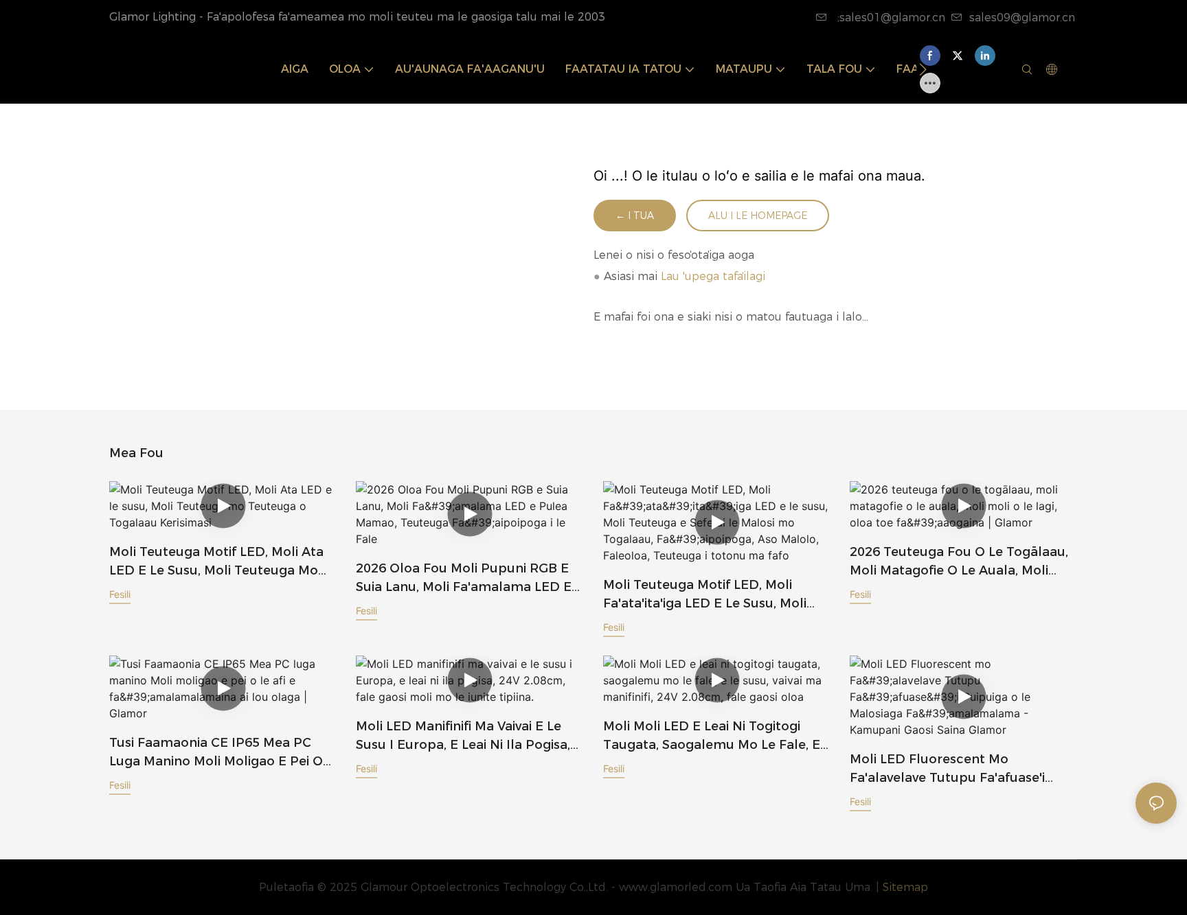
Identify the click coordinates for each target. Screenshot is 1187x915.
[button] (923, 69)
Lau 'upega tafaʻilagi (713, 276)
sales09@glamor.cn (1022, 17)
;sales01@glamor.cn (889, 17)
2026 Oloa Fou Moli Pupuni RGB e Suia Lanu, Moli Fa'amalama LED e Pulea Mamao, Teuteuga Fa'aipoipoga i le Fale (464, 579)
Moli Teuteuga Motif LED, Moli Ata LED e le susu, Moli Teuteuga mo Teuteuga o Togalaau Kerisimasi (216, 562)
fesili (120, 594)
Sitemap (905, 887)
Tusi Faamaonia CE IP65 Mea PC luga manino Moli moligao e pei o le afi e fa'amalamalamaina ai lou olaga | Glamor (219, 753)
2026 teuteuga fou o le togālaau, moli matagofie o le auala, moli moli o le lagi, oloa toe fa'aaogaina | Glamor (959, 562)
